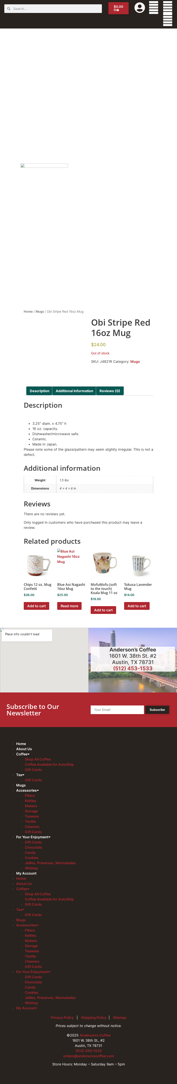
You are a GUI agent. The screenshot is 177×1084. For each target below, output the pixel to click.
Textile (30, 821)
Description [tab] (39, 391)
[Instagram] (167, 19)
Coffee (21, 754)
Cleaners (32, 826)
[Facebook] (153, 7)
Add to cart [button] (36, 606)
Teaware (32, 816)
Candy (30, 852)
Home (28, 312)
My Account (26, 873)
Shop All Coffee (38, 759)
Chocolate (33, 847)
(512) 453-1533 (133, 668)
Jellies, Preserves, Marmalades (50, 863)
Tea (19, 775)
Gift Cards (33, 769)
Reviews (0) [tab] (110, 391)
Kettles (30, 801)
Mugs (40, 312)
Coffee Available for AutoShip (49, 764)
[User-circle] (139, 7)
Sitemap (119, 1017)
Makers (31, 806)
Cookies (31, 858)
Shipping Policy (93, 1017)
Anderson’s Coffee (95, 1035)
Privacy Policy (62, 1017)
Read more (69, 606)
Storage (31, 811)
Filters (30, 795)
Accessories (26, 790)
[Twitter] (167, 7)
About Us (24, 749)
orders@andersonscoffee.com (88, 1056)
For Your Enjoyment (32, 837)
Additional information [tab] (74, 391)
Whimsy (31, 868)
